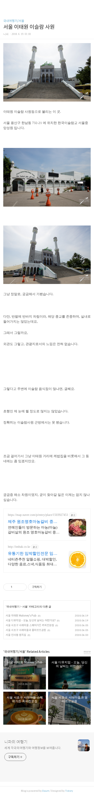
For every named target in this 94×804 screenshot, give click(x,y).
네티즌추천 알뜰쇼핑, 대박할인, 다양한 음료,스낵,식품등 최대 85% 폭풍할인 (32, 562)
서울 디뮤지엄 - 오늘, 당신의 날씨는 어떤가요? (31, 620)
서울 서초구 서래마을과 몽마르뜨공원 (26, 630)
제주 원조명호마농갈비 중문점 (32, 521)
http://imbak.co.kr (19, 546)
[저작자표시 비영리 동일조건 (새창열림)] (51, 587)
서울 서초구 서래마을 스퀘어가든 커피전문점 (30, 625)
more (87, 651)
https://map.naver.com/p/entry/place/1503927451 (38, 515)
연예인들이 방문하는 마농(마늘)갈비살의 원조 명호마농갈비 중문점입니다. (33, 530)
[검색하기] (88, 5)
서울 (25, 606)
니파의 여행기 (16, 742)
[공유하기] (16, 587)
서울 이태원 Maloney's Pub (21, 615)
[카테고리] (5, 5)
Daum (45, 790)
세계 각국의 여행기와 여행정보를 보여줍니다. (32, 748)
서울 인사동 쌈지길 (16, 635)
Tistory (69, 790)
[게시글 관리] (21, 587)
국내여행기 (12, 606)
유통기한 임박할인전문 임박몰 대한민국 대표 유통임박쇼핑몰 (33, 553)
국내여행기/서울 (13, 21)
